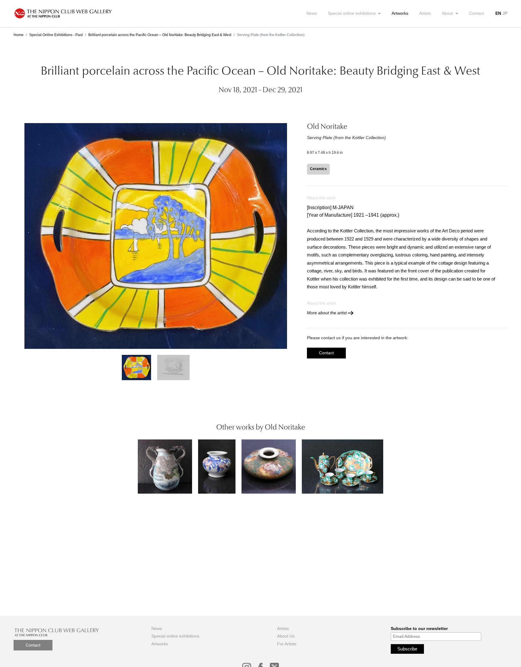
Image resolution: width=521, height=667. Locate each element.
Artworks (400, 13)
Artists (425, 13)
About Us (286, 636)
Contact (476, 13)
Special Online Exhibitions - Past (56, 35)
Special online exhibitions (352, 13)
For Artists (286, 643)
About (448, 13)
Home (19, 35)
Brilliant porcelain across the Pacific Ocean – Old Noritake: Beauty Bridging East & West (159, 35)
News (311, 13)
